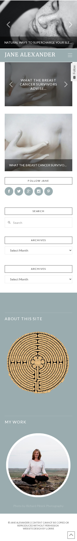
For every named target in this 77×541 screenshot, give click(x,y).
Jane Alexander (30, 54)
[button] (70, 55)
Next (68, 24)
